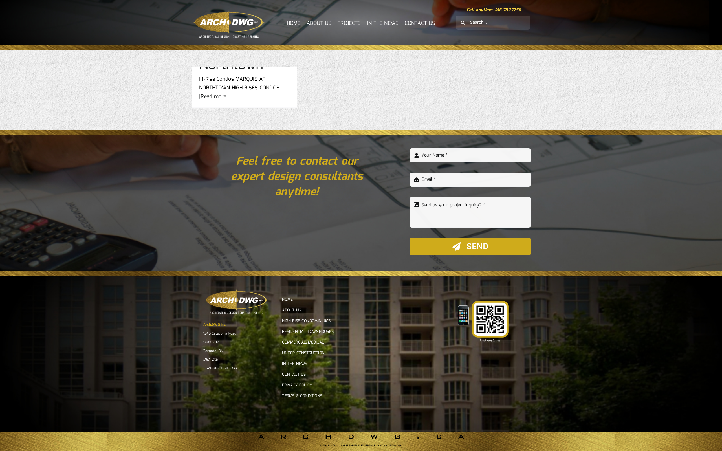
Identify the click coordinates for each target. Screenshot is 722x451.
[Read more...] (216, 97)
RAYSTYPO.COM (393, 445)
